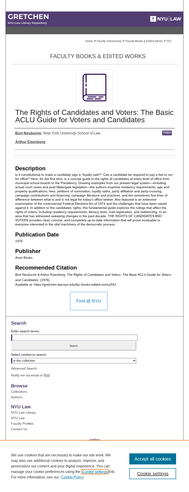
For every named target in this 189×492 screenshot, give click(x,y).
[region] (94, 466)
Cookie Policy (72, 477)
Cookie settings (95, 472)
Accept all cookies (152, 458)
